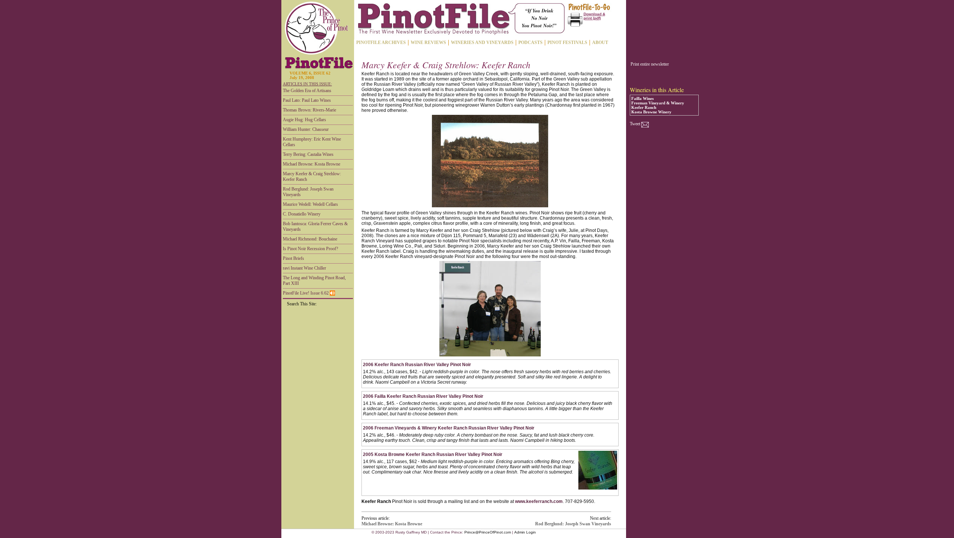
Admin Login (525, 532)
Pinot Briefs (293, 258)
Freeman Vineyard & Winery (657, 103)
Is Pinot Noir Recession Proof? (310, 248)
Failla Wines (642, 98)
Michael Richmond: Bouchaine (310, 239)
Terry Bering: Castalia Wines (308, 154)
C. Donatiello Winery (301, 214)
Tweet (635, 123)
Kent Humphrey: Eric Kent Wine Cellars (312, 141)
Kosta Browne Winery (651, 112)
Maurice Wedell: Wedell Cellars (310, 204)
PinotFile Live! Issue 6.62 (306, 293)
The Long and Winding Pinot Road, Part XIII (314, 280)
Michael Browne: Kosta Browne (311, 164)
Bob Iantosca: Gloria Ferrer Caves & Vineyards (315, 226)
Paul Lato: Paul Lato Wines (307, 100)
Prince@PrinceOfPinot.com (487, 532)
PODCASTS (530, 42)
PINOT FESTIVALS (567, 42)
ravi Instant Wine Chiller (304, 268)
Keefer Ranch (643, 107)
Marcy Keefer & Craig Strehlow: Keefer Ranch (312, 176)
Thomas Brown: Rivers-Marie (309, 110)
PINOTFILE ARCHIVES (381, 42)
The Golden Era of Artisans (307, 90)
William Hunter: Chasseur (306, 129)
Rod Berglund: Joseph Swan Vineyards (308, 191)
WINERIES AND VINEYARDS (482, 42)
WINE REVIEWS (428, 42)
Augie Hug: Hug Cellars (304, 119)
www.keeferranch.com (539, 501)
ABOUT (600, 42)
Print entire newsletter (650, 64)
